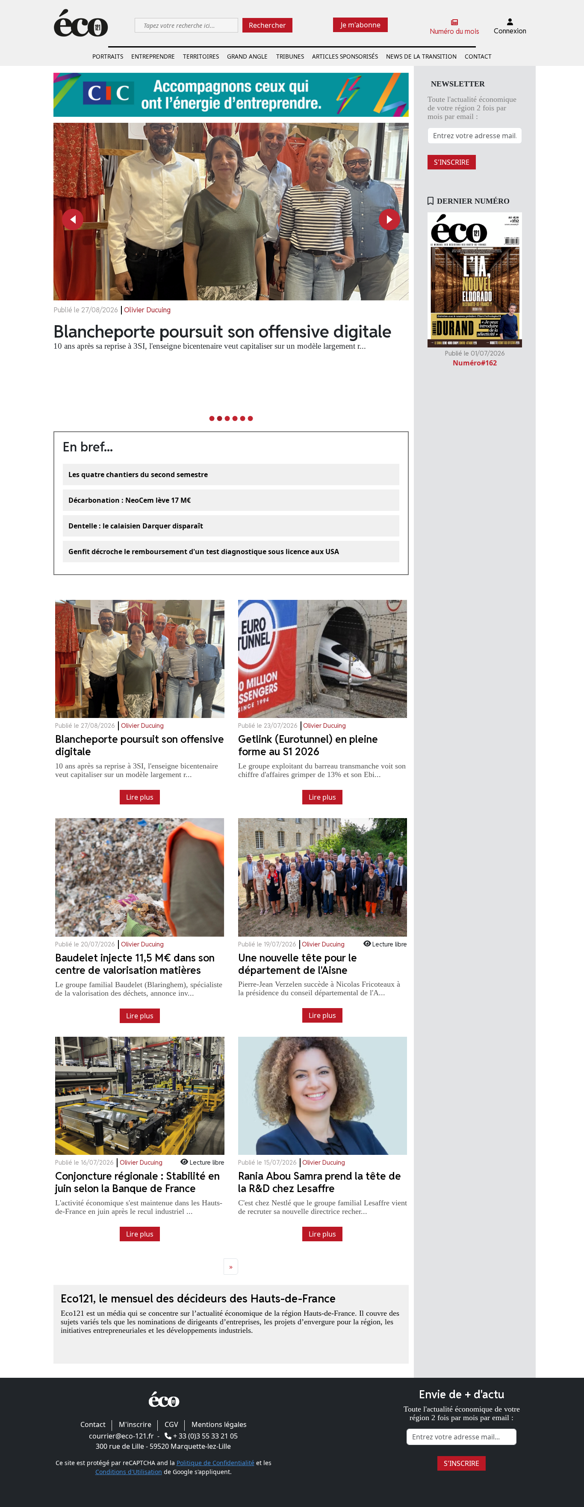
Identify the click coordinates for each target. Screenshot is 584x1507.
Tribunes (290, 56)
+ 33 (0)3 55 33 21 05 (205, 1436)
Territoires (201, 56)
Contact (478, 56)
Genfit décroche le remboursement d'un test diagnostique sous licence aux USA (203, 551)
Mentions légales (219, 1424)
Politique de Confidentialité (215, 1463)
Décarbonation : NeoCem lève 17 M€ (129, 500)
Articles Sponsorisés (345, 56)
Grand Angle (247, 56)
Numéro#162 (475, 363)
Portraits (107, 56)
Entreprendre (153, 56)
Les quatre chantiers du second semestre (138, 474)
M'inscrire (135, 1424)
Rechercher (267, 25)
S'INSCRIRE (451, 162)
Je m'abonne (360, 25)
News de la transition (421, 56)
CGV (171, 1424)
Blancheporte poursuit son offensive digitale (222, 331)
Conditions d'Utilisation (128, 1472)
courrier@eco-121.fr (121, 1436)
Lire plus (139, 797)
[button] (72, 219)
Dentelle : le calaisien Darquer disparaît (135, 526)
